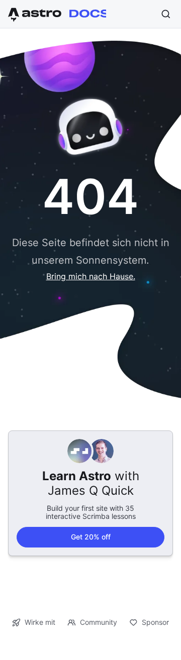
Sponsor (155, 622)
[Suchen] (165, 14)
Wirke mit (40, 622)
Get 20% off (91, 536)
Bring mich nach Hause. (90, 276)
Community (98, 622)
